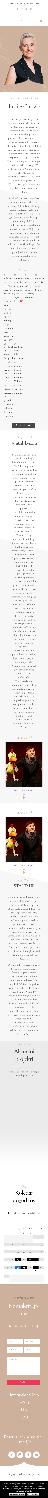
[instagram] (19, 1454)
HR (24, 1409)
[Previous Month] (6, 1228)
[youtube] (36, 1454)
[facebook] (11, 1454)
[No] (45, 1489)
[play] (24, 795)
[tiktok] (28, 1454)
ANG (24, 1402)
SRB (24, 1417)
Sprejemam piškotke (17, 1494)
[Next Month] (41, 1228)
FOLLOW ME (25, 425)
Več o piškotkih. (33, 1494)
